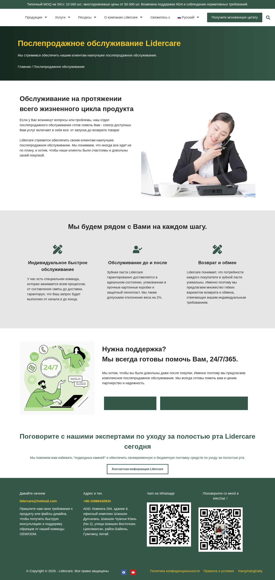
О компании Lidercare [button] (121, 17)
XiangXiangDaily (250, 571)
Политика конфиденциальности (175, 571)
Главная (24, 67)
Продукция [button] (33, 17)
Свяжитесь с (160, 17)
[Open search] (268, 18)
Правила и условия (219, 571)
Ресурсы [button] (84, 17)
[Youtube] (133, 572)
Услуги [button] (60, 17)
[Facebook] (124, 572)
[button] (188, 17)
